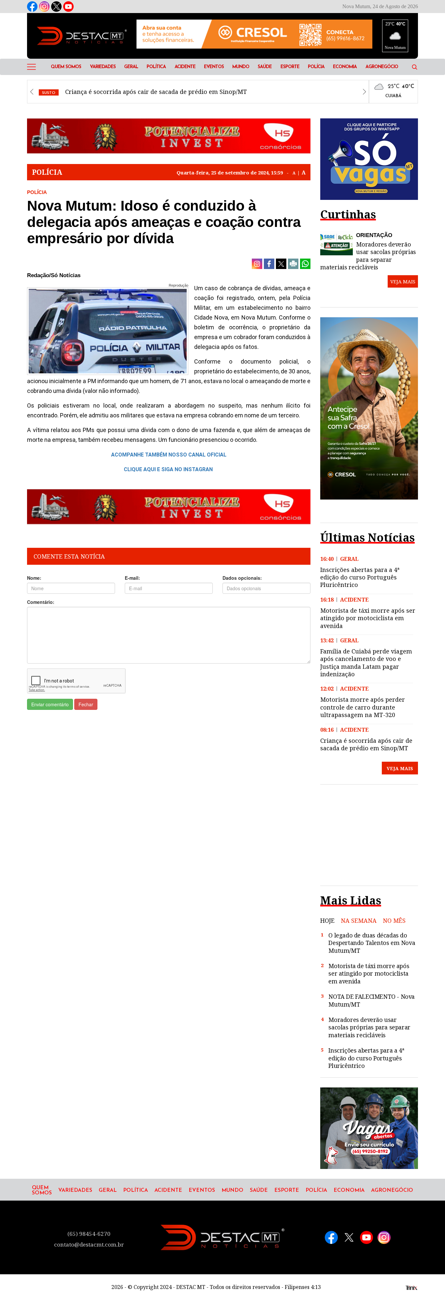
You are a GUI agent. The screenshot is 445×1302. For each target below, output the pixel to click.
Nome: (34, 578)
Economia (345, 67)
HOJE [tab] (327, 920)
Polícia (316, 67)
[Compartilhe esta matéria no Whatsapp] (305, 264)
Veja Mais (400, 768)
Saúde (265, 67)
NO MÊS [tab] (394, 920)
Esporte (289, 67)
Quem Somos (66, 67)
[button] (414, 66)
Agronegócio (382, 67)
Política (156, 67)
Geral (131, 67)
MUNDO (240, 67)
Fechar (86, 704)
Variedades (103, 67)
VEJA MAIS (402, 281)
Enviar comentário (50, 704)
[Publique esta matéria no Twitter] (281, 264)
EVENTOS (214, 67)
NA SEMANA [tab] (359, 920)
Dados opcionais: (242, 578)
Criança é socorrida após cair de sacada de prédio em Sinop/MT (144, 92)
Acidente (185, 67)
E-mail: (132, 578)
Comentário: (40, 602)
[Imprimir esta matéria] (293, 264)
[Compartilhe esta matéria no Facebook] (269, 264)
